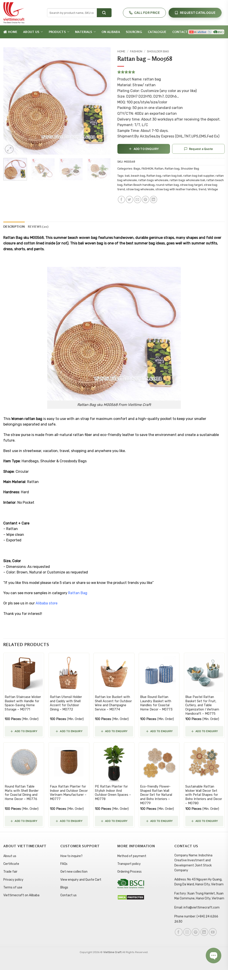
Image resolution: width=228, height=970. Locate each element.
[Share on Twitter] (129, 199)
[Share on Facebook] (121, 199)
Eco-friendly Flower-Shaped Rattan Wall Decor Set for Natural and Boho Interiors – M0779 (156, 795)
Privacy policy (13, 880)
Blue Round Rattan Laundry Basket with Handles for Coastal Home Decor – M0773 (156, 703)
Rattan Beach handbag (139, 184)
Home (12, 32)
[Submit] (104, 12)
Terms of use (12, 887)
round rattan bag (167, 184)
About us (9, 856)
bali (127, 175)
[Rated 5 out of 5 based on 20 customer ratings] (171, 72)
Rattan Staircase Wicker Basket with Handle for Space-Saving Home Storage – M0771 (23, 703)
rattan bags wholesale (153, 180)
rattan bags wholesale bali (187, 180)
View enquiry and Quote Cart (80, 880)
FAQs (63, 864)
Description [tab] (14, 226)
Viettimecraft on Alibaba (21, 895)
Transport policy (129, 864)
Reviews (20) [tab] (38, 226)
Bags (137, 168)
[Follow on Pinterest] (196, 932)
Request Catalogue (198, 12)
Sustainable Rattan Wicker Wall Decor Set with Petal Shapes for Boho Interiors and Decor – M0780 (203, 795)
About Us (31, 32)
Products (57, 32)
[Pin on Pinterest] (145, 199)
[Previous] (11, 101)
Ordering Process (129, 872)
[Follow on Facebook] (179, 932)
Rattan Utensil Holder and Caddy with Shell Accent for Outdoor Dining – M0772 (66, 703)
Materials (83, 32)
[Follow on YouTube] (213, 932)
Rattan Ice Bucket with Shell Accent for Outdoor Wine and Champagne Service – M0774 (113, 703)
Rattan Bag (78, 593)
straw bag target (191, 184)
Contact (180, 32)
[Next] (103, 101)
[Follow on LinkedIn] (204, 932)
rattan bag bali (172, 175)
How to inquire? (71, 856)
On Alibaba (111, 32)
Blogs (64, 887)
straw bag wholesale (140, 189)
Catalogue (157, 32)
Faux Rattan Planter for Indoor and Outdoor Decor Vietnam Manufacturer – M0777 (69, 793)
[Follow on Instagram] (187, 932)
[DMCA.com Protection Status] (130, 897)
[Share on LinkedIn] (153, 199)
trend (202, 189)
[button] (9, 149)
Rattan (159, 168)
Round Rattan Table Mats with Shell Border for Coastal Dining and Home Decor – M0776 (22, 793)
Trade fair (10, 872)
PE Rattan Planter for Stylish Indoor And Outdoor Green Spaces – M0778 (113, 793)
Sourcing (134, 32)
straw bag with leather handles (176, 189)
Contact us (68, 895)
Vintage (213, 189)
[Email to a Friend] (137, 199)
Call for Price (147, 12)
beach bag (138, 175)
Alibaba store (47, 603)
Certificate (11, 864)
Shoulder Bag (158, 51)
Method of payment (131, 856)
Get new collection (74, 872)
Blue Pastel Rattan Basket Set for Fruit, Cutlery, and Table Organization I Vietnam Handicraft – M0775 (202, 705)
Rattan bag (172, 168)
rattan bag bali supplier (198, 175)
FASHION (136, 51)
